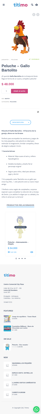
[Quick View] (31, 252)
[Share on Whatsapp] (37, 112)
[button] (3, 4)
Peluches (14, 59)
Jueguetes (5, 59)
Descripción (18, 122)
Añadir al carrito (19, 91)
